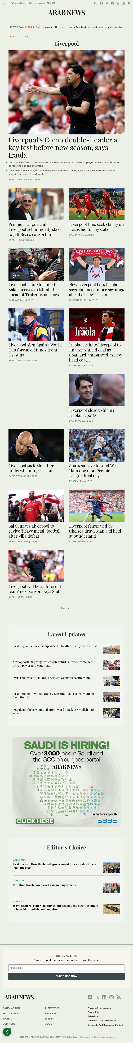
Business (9, 1023)
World (7, 1018)
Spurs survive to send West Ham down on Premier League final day (94, 470)
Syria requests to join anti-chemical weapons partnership (51, 678)
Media (49, 1018)
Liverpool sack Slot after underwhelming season (31, 468)
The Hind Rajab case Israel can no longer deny (44, 885)
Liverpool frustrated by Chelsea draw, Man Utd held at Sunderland (95, 531)
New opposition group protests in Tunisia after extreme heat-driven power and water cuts (86, 27)
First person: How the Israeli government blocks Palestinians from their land (54, 695)
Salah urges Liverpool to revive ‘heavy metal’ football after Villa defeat (34, 531)
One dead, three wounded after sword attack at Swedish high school (54, 711)
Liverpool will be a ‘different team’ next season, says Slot (34, 588)
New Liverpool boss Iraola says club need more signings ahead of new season (96, 289)
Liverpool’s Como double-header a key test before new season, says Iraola (62, 147)
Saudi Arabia (11, 1008)
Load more (66, 608)
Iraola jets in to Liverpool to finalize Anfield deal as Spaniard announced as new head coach (95, 352)
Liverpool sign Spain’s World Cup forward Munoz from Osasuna (35, 350)
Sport (7, 1028)
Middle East (34, 27)
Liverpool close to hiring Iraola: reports (92, 412)
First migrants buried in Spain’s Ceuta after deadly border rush (55, 646)
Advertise (93, 1016)
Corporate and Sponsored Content (105, 1025)
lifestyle (52, 1008)
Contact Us (93, 1012)
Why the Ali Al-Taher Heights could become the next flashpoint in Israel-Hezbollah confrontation (55, 907)
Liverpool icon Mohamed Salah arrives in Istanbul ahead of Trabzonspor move (34, 289)
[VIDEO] (36, 264)
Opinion (50, 1013)
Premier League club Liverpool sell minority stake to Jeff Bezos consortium (34, 229)
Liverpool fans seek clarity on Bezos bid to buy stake (96, 226)
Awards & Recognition (99, 1008)
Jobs (48, 1023)
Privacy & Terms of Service (102, 1020)
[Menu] (4, 3)
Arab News (20, 3)
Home (11, 36)
